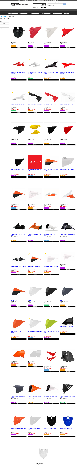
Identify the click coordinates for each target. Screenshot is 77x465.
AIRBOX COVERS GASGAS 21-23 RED (66, 137)
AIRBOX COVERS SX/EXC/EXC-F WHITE (50, 396)
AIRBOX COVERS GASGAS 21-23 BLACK (50, 137)
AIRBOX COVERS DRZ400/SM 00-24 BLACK (18, 137)
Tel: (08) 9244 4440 (43, 2)
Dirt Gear (21, 10)
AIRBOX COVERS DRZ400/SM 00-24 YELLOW (35, 137)
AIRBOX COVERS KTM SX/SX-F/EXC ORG (18, 358)
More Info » (19, 47)
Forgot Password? (51, 5)
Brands (51, 10)
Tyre (30, 10)
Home (11, 10)
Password (57, 2)
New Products (16, 10)
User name (49, 2)
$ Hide (65, 10)
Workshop (46, 10)
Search (44, 7)
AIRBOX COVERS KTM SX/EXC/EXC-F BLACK (67, 234)
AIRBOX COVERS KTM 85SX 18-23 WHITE (67, 169)
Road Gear (26, 10)
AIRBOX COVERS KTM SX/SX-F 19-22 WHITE (35, 331)
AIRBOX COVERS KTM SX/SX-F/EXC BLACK (67, 326)
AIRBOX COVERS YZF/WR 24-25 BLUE (66, 428)
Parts (39, 10)
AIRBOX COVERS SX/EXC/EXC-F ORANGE (34, 396)
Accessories (34, 10)
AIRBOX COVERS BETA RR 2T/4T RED (66, 39)
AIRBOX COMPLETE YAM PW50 (16, 39)
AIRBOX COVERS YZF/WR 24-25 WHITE (42, 460)
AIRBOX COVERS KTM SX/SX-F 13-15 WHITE (51, 266)
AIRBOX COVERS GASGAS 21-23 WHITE (17, 169)
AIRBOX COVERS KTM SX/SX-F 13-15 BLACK (18, 266)
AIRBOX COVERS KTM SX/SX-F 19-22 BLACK (51, 299)
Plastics (6, 16)
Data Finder (61, 10)
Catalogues (55, 10)
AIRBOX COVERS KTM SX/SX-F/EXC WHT (34, 358)
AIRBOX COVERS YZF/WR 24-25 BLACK (50, 428)
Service (42, 10)
